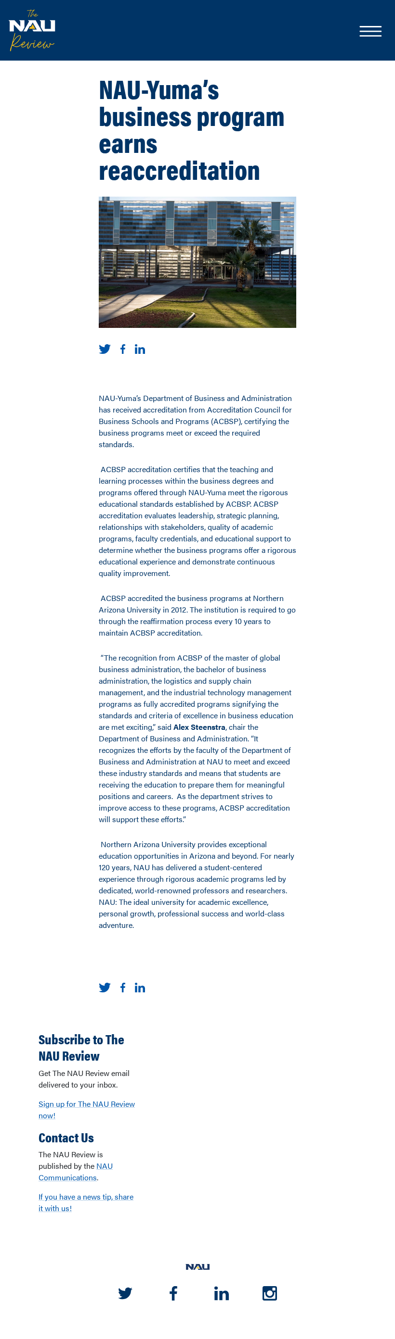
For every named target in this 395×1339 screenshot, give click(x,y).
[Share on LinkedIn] (140, 347)
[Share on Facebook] (122, 347)
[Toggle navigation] (370, 32)
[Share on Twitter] (105, 347)
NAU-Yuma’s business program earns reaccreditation (192, 128)
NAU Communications (76, 1171)
